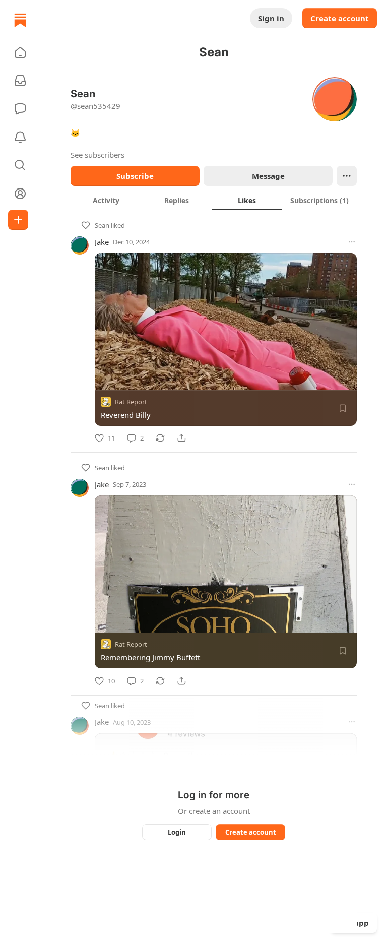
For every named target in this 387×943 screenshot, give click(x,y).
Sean (102, 225)
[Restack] (160, 438)
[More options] (352, 242)
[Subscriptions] (20, 81)
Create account (339, 18)
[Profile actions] (347, 176)
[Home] (20, 20)
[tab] (106, 200)
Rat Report (131, 401)
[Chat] (20, 109)
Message (268, 176)
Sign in (271, 18)
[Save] (343, 408)
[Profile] (20, 193)
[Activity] (20, 137)
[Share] (181, 438)
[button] (20, 52)
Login (177, 832)
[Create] (18, 220)
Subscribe (135, 176)
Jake (102, 242)
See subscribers (97, 155)
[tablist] (214, 200)
